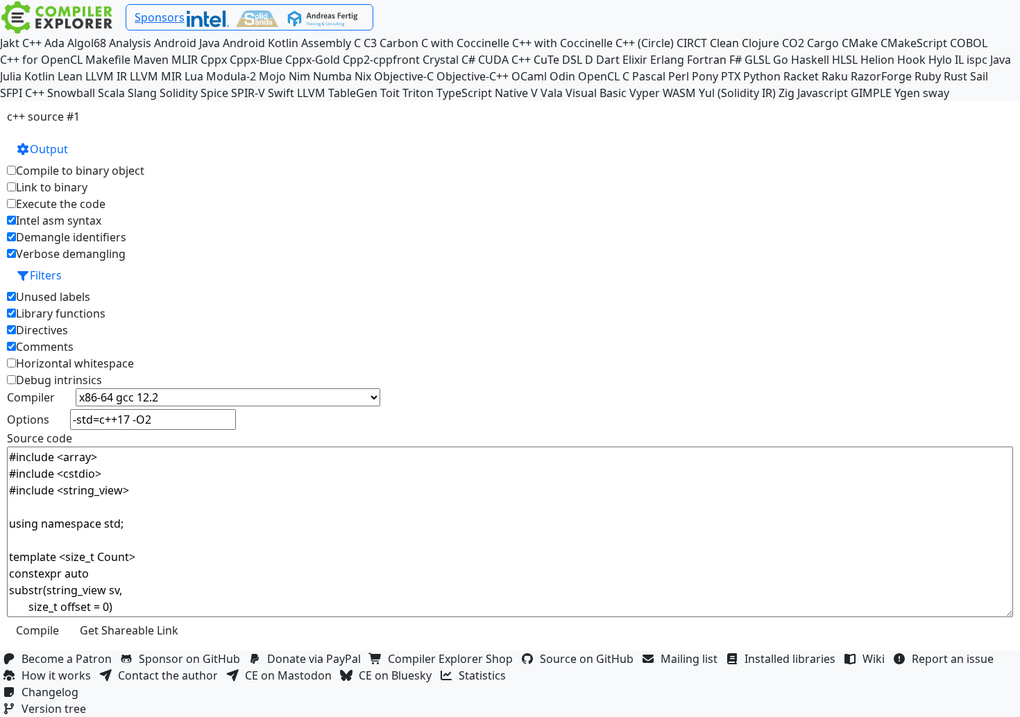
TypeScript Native (482, 93)
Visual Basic (596, 93)
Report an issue (955, 658)
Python (762, 76)
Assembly (326, 43)
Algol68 (86, 43)
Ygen (907, 93)
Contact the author (170, 675)
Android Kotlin (260, 43)
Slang (142, 93)
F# (735, 59)
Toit (390, 93)
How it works (59, 675)
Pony (705, 76)
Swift (281, 93)
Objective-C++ (472, 76)
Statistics (485, 675)
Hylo (940, 59)
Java (1000, 59)
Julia (11, 76)
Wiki (876, 658)
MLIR (184, 59)
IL (959, 59)
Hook (911, 59)
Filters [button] (46, 275)
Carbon (399, 43)
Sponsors (160, 17)
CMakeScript (914, 43)
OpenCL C (603, 76)
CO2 (793, 43)
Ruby (928, 76)
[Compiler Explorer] (57, 17)
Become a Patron (69, 658)
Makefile (107, 59)
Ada (54, 43)
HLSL (845, 59)
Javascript (822, 93)
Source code (39, 438)
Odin (562, 76)
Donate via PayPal (316, 658)
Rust (955, 76)
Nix (363, 76)
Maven (151, 59)
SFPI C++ (22, 93)
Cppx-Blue (256, 59)
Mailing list (692, 658)
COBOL (968, 43)
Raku (835, 76)
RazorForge (881, 76)
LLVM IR (106, 76)
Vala (552, 93)
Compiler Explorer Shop (453, 658)
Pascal (648, 76)
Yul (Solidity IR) (737, 93)
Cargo (823, 43)
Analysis (130, 43)
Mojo (272, 76)
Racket (801, 76)
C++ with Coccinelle (562, 43)
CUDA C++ (504, 59)
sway (936, 93)
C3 (370, 43)
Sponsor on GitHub (192, 658)
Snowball (71, 93)
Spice (214, 93)
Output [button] (49, 149)
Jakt (9, 43)
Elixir (634, 59)
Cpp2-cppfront (381, 59)
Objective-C (404, 76)
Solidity (179, 93)
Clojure (760, 43)
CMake (860, 43)
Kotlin (39, 76)
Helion (877, 59)
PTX (730, 76)
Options (28, 419)
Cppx (214, 59)
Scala (111, 93)
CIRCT (692, 43)
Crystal (441, 59)
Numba (332, 76)
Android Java (187, 43)
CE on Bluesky (398, 675)
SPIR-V (248, 93)
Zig (786, 93)
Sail (979, 76)
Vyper (644, 93)
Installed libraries (793, 658)
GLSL (757, 59)
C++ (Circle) (644, 43)
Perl (678, 76)
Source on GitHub (589, 658)
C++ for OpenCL (41, 59)
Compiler (31, 397)
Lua (194, 76)
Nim (299, 76)
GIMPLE (871, 93)
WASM (679, 93)
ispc (977, 59)
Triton (418, 93)
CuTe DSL (558, 59)
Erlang (667, 59)
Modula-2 (231, 76)
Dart (608, 59)
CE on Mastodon (291, 675)
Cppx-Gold (312, 59)
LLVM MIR (156, 76)
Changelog (53, 692)
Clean (724, 43)
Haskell (810, 59)
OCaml (529, 76)
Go (780, 59)
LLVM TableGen (337, 93)
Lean (70, 76)
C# (468, 59)
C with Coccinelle (465, 43)
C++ (32, 43)
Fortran (706, 59)
